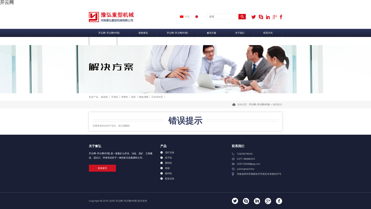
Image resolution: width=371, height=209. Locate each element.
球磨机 (124, 96)
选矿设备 (169, 152)
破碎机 (168, 173)
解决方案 (211, 32)
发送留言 (102, 168)
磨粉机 (168, 162)
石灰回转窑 (157, 96)
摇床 (133, 96)
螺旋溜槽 (143, 96)
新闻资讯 (143, 32)
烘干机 (168, 157)
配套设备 (169, 178)
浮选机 (114, 96)
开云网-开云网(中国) (109, 32)
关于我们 (239, 32)
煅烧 (167, 168)
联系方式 (268, 32)
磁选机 (104, 96)
